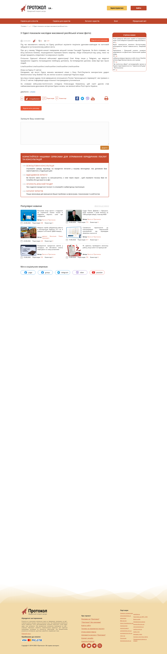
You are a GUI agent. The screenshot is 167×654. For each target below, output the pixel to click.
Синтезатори (123, 625)
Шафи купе (136, 632)
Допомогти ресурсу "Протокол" (93, 635)
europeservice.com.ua (126, 633)
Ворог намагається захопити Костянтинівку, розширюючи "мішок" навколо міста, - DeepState (129, 47)
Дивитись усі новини (102, 206)
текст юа (122, 635)
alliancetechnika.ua (125, 615)
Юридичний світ (139, 21)
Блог (116, 21)
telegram (64, 272)
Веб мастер (123, 620)
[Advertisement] (129, 110)
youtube (99, 272)
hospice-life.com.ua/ (138, 624)
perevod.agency (124, 628)
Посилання (123, 638)
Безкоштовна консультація (40, 165)
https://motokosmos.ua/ (126, 623)
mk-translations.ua (138, 627)
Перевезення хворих (139, 622)
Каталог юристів (92, 21)
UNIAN (32, 92)
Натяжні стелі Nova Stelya (140, 637)
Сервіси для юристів (61, 21)
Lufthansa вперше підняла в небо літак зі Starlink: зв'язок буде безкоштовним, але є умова (129, 60)
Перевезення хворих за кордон (140, 640)
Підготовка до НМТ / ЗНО (140, 617)
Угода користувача (88, 632)
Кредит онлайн (87, 638)
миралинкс (123, 618)
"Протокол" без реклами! (91, 622)
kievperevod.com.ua (125, 640)
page (30, 272)
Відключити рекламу (99, 40)
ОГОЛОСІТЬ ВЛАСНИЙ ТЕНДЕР (39, 184)
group (47, 272)
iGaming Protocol (87, 641)
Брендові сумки (137, 634)
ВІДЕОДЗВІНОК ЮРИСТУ (36, 175)
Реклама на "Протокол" (90, 619)
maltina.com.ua (137, 629)
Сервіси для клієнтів (29, 21)
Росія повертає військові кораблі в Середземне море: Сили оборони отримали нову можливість (129, 41)
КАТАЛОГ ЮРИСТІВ (34, 191)
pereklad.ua (136, 614)
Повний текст (26, 634)
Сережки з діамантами (126, 613)
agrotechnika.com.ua (126, 630)
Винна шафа (136, 619)
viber (82, 272)
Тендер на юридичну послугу (92, 629)
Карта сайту (86, 625)
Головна (24, 26)
